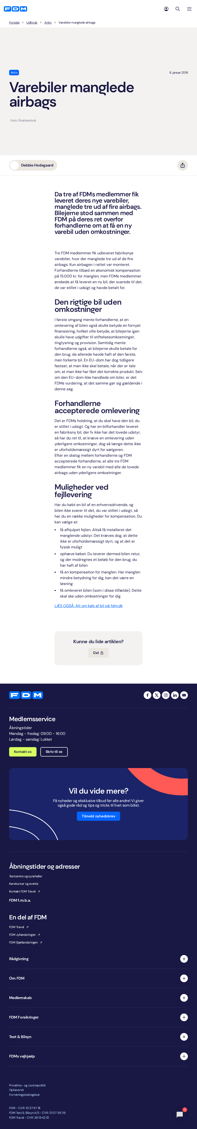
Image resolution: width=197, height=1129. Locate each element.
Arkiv (48, 23)
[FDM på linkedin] (175, 695)
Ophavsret (16, 1090)
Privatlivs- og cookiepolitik (27, 1085)
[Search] (178, 9)
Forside (14, 23)
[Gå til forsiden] (15, 9)
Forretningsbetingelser (24, 1095)
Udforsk (31, 23)
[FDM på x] (156, 695)
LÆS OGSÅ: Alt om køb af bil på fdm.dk (89, 605)
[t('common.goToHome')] (26, 695)
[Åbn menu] (189, 9)
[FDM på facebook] (147, 695)
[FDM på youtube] (184, 695)
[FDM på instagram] (166, 695)
